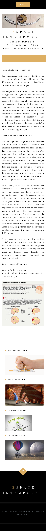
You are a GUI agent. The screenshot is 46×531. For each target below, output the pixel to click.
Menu (23, 4)
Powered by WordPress (13, 512)
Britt (38, 512)
